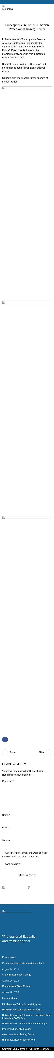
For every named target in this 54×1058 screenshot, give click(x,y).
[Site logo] (7, 7)
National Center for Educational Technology (24, 1023)
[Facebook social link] (27, 2)
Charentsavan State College (16, 974)
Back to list (27, 752)
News (27, 19)
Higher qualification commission (18, 1040)
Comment (8, 781)
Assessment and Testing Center (18, 1034)
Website (6, 840)
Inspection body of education (16, 1029)
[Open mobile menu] (50, 8)
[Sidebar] (3, 1054)
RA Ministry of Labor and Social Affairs (21, 1009)
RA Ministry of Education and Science (21, 1004)
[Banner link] (14, 892)
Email (6, 827)
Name (6, 815)
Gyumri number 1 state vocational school (23, 963)
